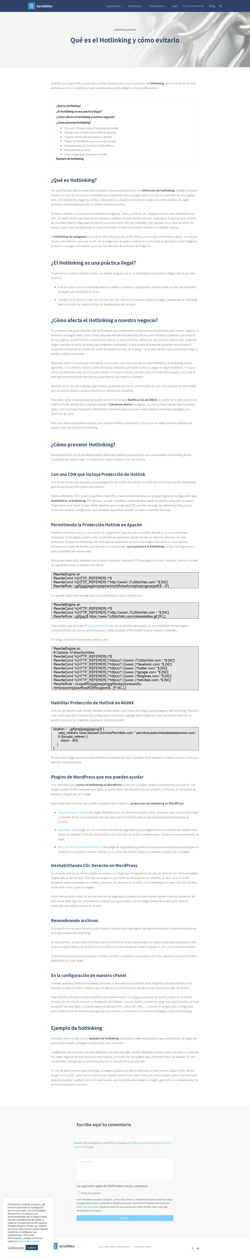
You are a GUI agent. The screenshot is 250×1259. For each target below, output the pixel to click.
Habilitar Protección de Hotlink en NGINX (88, 137)
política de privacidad (142, 1143)
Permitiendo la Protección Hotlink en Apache (90, 132)
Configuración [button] (16, 1247)
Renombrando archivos (77, 150)
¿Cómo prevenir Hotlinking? (73, 122)
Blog (212, 6)
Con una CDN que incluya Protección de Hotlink (91, 128)
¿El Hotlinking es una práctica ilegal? (79, 111)
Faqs (175, 6)
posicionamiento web (101, 626)
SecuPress (64, 830)
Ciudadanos (157, 6)
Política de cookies (143, 1246)
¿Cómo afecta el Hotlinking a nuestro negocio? (85, 117)
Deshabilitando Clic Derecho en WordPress (88, 145)
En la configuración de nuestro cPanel (85, 154)
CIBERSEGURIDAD (125, 29)
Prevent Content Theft (71, 812)
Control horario (193, 6)
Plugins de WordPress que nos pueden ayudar (90, 141)
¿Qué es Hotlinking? (68, 106)
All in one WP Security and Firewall (79, 847)
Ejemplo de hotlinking (70, 158)
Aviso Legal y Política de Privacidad (114, 1246)
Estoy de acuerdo (91, 1193)
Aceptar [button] (32, 1247)
